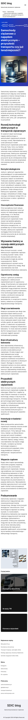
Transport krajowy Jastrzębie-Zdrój (11, 650)
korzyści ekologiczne (12, 25)
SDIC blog (6, 3)
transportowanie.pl (6, 690)
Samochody (4, 668)
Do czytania (4, 674)
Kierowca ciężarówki (10, 629)
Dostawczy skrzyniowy (11, 589)
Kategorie (3, 665)
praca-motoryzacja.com (7, 693)
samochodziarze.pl (6, 684)
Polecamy (3, 671)
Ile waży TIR (7, 609)
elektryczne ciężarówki (5, 25)
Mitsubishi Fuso (5, 644)
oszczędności (19, 25)
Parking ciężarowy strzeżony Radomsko (12, 652)
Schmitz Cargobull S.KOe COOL (10, 655)
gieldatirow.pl (4, 687)
